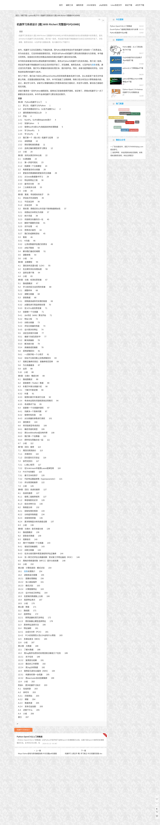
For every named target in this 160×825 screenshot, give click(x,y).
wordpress (130, 112)
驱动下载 (128, 5)
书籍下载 (23, 15)
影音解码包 (123, 128)
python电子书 (34, 15)
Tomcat (126, 132)
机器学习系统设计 (23, 730)
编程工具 (69, 5)
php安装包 (103, 5)
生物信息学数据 (121, 112)
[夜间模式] (157, 809)
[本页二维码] (157, 817)
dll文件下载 (139, 5)
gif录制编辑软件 (134, 129)
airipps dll (124, 119)
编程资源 (79, 5)
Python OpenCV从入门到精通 (29, 737)
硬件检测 (117, 122)
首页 (61, 5)
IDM (137, 116)
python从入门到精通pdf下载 (133, 68)
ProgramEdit (133, 122)
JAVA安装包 (91, 5)
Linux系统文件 (116, 5)
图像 (93, 65)
